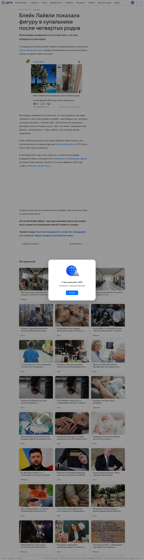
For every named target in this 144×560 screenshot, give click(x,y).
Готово (72, 293)
